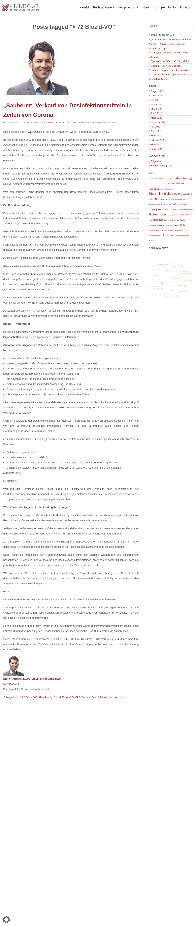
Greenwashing (181, 204)
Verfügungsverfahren (182, 235)
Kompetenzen (127, 7)
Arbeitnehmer (177, 183)
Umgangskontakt (154, 230)
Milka (151, 220)
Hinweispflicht (155, 209)
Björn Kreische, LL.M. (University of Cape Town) (32, 678)
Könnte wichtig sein (161, 165)
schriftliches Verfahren (164, 225)
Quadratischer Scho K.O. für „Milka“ (170, 61)
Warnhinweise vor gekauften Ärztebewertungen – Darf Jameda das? (169, 67)
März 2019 (156, 135)
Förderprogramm (180, 199)
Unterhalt (164, 230)
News (146, 7)
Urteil (172, 235)
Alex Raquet (35, 122)
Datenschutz (186, 194)
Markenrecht (185, 214)
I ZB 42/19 (166, 209)
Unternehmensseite (155, 235)
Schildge (183, 220)
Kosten (190, 209)
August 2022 (157, 91)
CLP (77, 697)
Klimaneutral (183, 209)
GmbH (171, 204)
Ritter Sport (167, 220)
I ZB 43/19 (174, 209)
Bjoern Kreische (160, 193)
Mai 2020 (156, 108)
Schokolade (152, 225)
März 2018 (156, 144)
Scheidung (175, 220)
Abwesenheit (166, 184)
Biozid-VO (68, 697)
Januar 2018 (157, 148)
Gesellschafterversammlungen (158, 204)
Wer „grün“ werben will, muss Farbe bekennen (169, 54)
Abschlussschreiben (155, 184)
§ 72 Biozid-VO (28, 697)
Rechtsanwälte (103, 7)
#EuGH (167, 178)
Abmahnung (45, 697)
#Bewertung (153, 178)
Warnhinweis (153, 241)
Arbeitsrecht (156, 188)
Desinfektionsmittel (102, 697)
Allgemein (49, 122)
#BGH (160, 178)
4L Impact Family (165, 7)
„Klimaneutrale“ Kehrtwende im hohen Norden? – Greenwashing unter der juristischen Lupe (170, 44)
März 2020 (156, 117)
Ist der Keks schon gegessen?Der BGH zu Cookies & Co (170, 76)
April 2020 (156, 113)
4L (173, 178)
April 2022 (156, 95)
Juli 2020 (155, 100)
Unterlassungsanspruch (175, 230)
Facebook (161, 199)
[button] (6, 919)
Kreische (120, 697)
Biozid (57, 697)
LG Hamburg (168, 215)
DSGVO (153, 199)
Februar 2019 (158, 140)
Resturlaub (158, 220)
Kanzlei (84, 7)
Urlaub (165, 235)
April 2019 (156, 131)
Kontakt (185, 7)
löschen (176, 215)
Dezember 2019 (159, 122)
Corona (85, 697)
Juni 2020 (156, 104)
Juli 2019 (155, 126)
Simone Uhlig (179, 225)
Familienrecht (169, 199)
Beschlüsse (168, 189)
